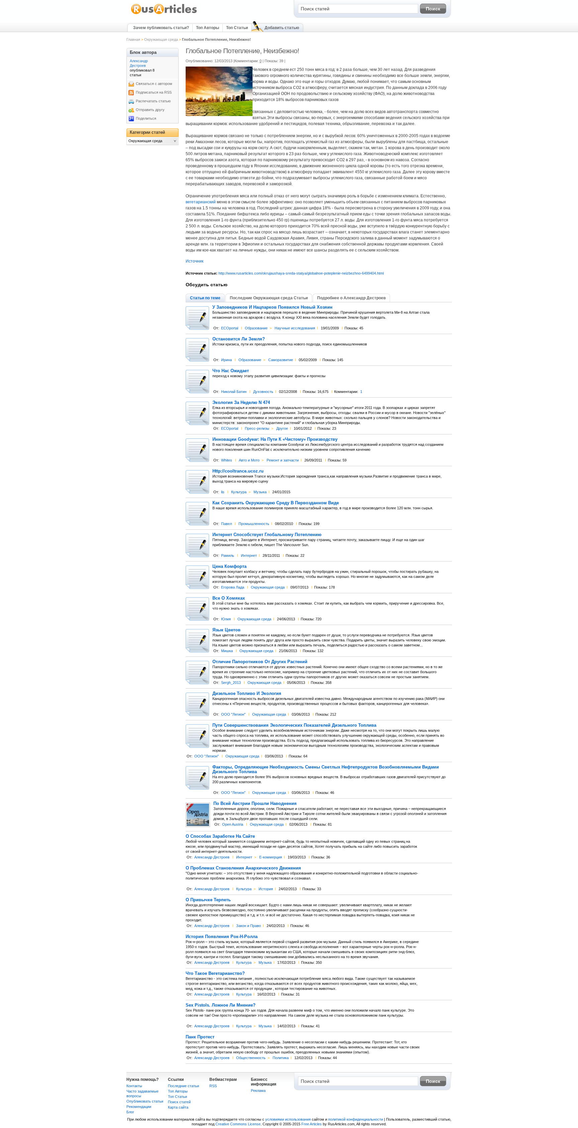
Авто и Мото (249, 460)
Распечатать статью (153, 101)
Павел (226, 524)
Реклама (258, 1091)
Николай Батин (234, 392)
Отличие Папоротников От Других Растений (259, 661)
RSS (213, 1086)
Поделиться (146, 118)
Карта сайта (178, 1107)
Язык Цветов (226, 630)
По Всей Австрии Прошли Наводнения (255, 803)
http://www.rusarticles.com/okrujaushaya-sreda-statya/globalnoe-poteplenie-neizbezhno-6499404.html (301, 273)
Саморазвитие (280, 360)
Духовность (263, 392)
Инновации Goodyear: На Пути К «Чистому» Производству (275, 439)
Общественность (251, 1058)
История (266, 889)
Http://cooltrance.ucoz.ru (238, 471)
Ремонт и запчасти (283, 460)
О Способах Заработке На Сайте (220, 836)
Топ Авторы (207, 27)
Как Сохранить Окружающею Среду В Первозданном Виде (275, 503)
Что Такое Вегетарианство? (215, 973)
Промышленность (253, 524)
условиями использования (288, 1119)
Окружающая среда (161, 39)
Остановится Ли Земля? (238, 339)
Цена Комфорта (229, 566)
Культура (239, 492)
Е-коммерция (270, 857)
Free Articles (311, 1124)
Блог (130, 1112)
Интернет (249, 555)
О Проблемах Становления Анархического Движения (243, 868)
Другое (282, 428)
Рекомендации (138, 1107)
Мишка (227, 651)
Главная (133, 39)
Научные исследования (295, 328)
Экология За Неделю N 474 (241, 402)
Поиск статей (179, 1102)
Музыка (260, 492)
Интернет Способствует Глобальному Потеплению (266, 534)
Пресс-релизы (257, 428)
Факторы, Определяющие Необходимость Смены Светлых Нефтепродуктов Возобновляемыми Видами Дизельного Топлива (325, 769)
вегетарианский (201, 202)
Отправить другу (150, 110)
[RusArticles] (164, 14)
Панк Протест (200, 1037)
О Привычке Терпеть (208, 900)
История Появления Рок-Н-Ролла (222, 936)
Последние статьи (183, 1086)
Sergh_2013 (231, 683)
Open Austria (232, 824)
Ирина (226, 360)
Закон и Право (248, 926)
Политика (281, 1058)
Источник (194, 261)
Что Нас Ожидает (230, 371)
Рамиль (227, 555)
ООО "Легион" (233, 714)
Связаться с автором (154, 84)
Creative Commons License (238, 1124)
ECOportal (229, 328)
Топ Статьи (237, 27)
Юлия (226, 619)
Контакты (134, 1086)
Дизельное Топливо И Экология (246, 693)
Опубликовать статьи (144, 1101)
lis (222, 492)
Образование (256, 328)
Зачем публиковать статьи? (161, 27)
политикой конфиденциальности (355, 1119)
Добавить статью (282, 27)
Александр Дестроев (211, 857)
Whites (226, 460)
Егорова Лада (232, 587)
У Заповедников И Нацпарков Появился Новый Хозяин (272, 307)
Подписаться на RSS (154, 92)
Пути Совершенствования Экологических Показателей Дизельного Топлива (294, 725)
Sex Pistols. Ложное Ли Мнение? (221, 1005)
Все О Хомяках (228, 598)
